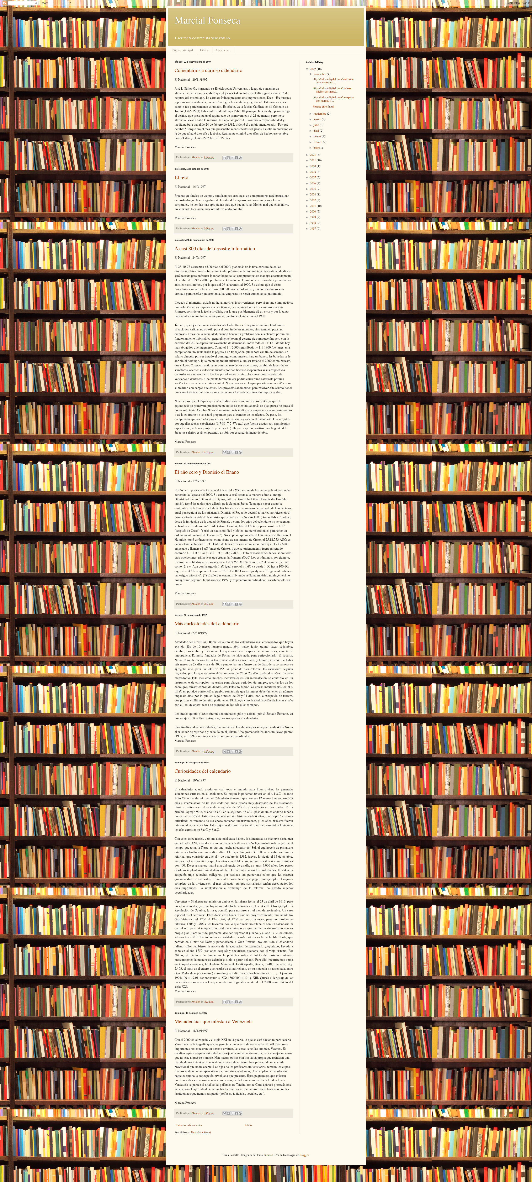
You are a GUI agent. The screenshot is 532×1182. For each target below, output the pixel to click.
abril (317, 130)
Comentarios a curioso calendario (208, 70)
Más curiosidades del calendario (207, 623)
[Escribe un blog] (228, 158)
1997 (313, 228)
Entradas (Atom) (201, 1132)
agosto (318, 119)
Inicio (248, 1125)
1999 (313, 217)
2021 (313, 155)
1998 (313, 223)
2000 (313, 211)
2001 (313, 206)
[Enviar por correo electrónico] (224, 158)
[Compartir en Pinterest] (240, 158)
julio (317, 125)
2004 (313, 194)
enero (317, 148)
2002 (313, 200)
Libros (204, 50)
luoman (268, 1155)
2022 (313, 69)
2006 (313, 183)
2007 (313, 177)
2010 (313, 166)
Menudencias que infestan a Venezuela (214, 1021)
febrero (318, 142)
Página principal (182, 50)
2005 (313, 189)
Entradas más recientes (189, 1125)
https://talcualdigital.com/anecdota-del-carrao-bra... (333, 80)
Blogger (304, 1155)
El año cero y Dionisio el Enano (207, 472)
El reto (181, 177)
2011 (313, 160)
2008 (313, 172)
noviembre (320, 74)
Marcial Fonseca (207, 19)
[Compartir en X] (232, 158)
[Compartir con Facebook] (236, 158)
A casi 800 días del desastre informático (215, 248)
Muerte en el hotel (323, 106)
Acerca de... (223, 50)
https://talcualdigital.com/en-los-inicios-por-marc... (332, 90)
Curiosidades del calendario (203, 771)
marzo (318, 136)
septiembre (320, 113)
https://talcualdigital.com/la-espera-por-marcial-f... (333, 99)
